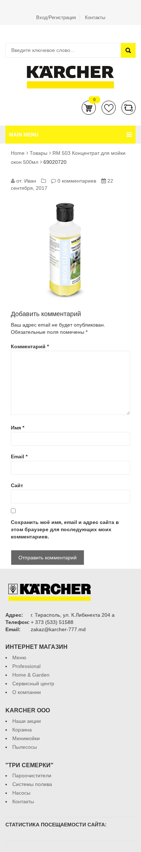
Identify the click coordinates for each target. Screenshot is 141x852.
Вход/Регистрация (56, 17)
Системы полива (32, 784)
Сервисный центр (33, 683)
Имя (17, 428)
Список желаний (109, 108)
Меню (19, 657)
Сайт (17, 485)
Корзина (89, 108)
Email (19, 456)
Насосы (21, 793)
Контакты (95, 17)
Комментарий (30, 346)
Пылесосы (24, 747)
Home (18, 153)
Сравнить (128, 108)
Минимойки (26, 738)
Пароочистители (31, 775)
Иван (30, 181)
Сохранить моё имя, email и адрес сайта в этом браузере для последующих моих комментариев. (65, 529)
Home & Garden (31, 675)
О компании (26, 692)
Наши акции (26, 721)
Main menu (23, 134)
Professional (26, 666)
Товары (38, 153)
